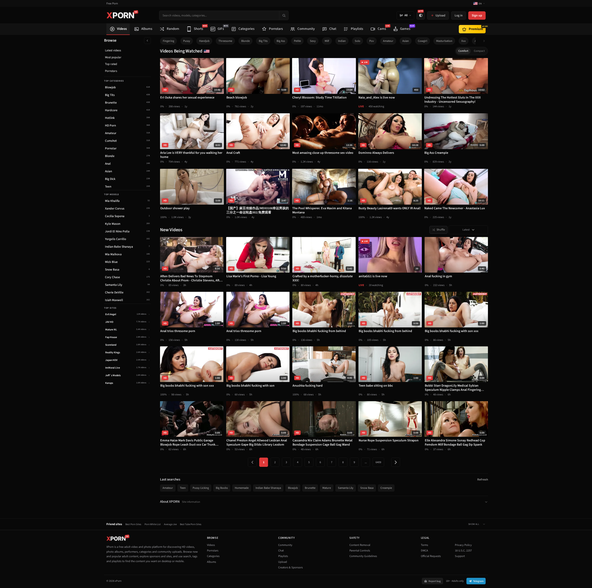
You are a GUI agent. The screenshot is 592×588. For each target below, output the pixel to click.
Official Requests (431, 556)
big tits (263, 41)
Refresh (482, 479)
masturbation (444, 41)
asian (405, 41)
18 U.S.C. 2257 (463, 550)
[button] (485, 41)
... (366, 462)
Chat (281, 550)
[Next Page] (395, 462)
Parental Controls (359, 550)
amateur (388, 41)
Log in (458, 15)
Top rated (111, 64)
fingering (168, 41)
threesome (225, 41)
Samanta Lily (345, 488)
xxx (463, 41)
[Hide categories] (147, 40)
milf (327, 41)
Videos (211, 545)
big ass (281, 41)
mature (326, 488)
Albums (211, 562)
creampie (386, 488)
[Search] (283, 15)
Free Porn (112, 3)
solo (357, 41)
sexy (313, 41)
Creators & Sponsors (290, 567)
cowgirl (422, 41)
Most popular (113, 57)
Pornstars (111, 71)
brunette (310, 488)
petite (297, 41)
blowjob (293, 488)
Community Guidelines (363, 556)
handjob (204, 41)
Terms (424, 545)
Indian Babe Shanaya (268, 488)
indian (342, 41)
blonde (245, 41)
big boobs (222, 488)
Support (460, 556)
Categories (213, 556)
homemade (242, 488)
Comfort (463, 51)
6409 (378, 462)
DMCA (424, 550)
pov (371, 41)
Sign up (477, 15)
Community (285, 545)
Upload (282, 562)
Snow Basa (366, 488)
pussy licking (201, 488)
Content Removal (359, 545)
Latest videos (113, 50)
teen (183, 488)
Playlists (283, 556)
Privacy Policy (463, 545)
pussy (186, 41)
